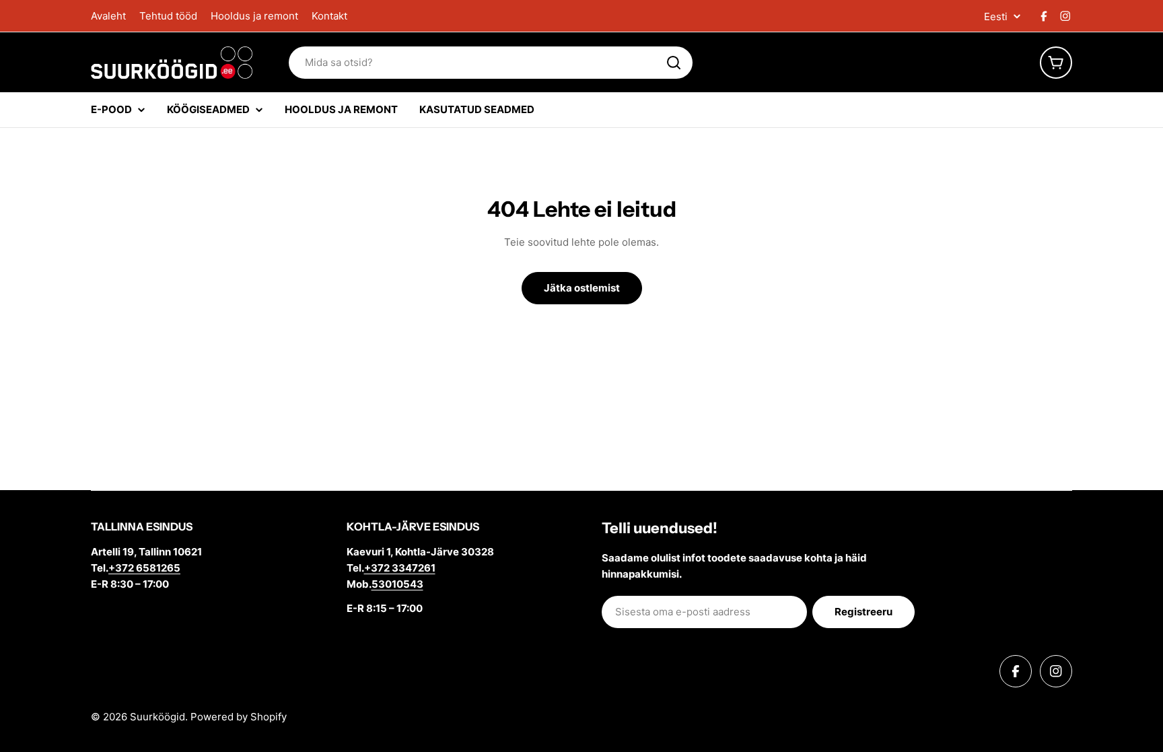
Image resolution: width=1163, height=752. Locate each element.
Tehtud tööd (168, 15)
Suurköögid (157, 716)
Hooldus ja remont (254, 15)
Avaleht (108, 15)
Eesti (996, 16)
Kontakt (329, 15)
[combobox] (491, 62)
